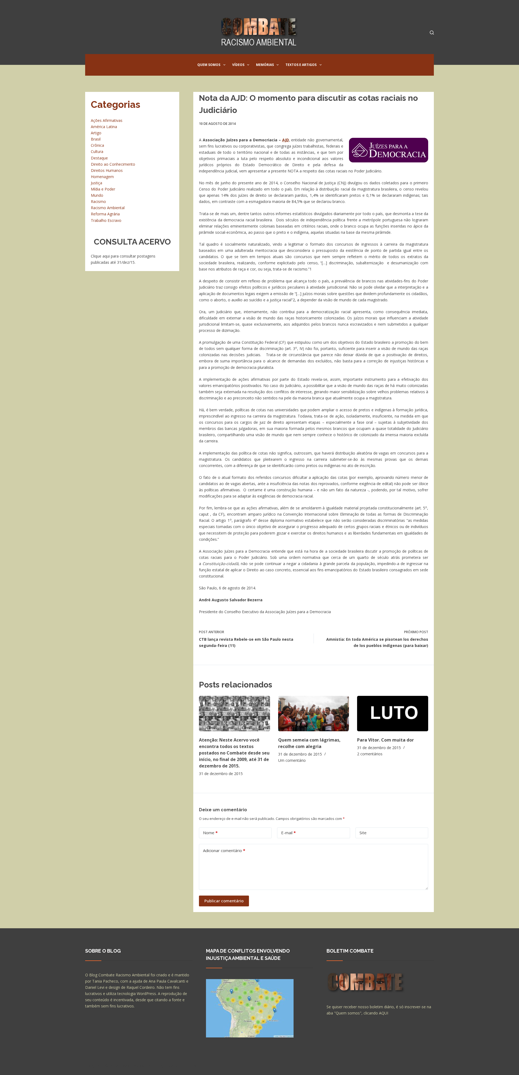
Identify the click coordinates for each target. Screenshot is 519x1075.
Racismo (98, 201)
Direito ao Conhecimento (113, 164)
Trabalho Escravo (106, 220)
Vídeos (238, 64)
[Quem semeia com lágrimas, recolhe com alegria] (313, 713)
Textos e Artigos (301, 64)
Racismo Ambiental (108, 207)
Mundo (97, 195)
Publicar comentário (224, 900)
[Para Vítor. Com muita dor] (392, 713)
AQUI (383, 1013)
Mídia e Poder (103, 189)
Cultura (97, 151)
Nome (210, 832)
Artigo (96, 132)
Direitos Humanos (107, 170)
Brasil (96, 139)
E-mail (288, 832)
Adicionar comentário (224, 850)
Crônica (97, 145)
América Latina (104, 126)
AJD (285, 139)
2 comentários (369, 753)
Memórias (265, 64)
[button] (224, 65)
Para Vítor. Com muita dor (385, 740)
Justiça (96, 182)
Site (363, 832)
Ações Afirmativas (106, 120)
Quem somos (208, 64)
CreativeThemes (180, 1065)
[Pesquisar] (432, 33)
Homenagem (102, 176)
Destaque (99, 158)
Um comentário (292, 760)
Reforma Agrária (105, 213)
